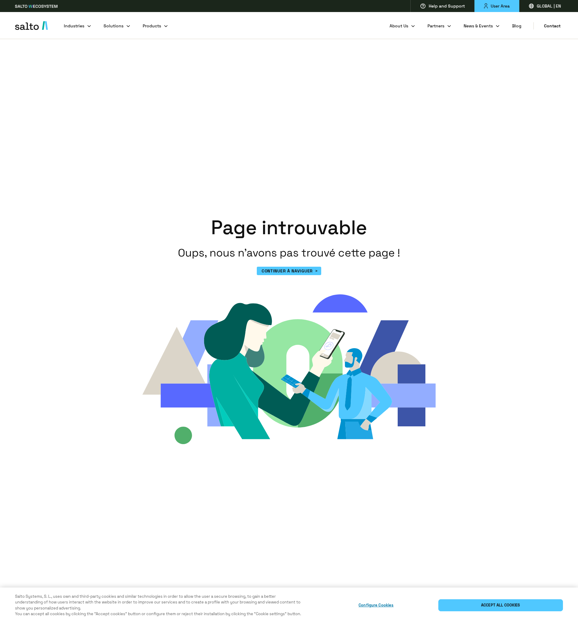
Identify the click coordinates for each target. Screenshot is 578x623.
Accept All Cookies (500, 605)
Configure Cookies (376, 605)
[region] (289, 605)
